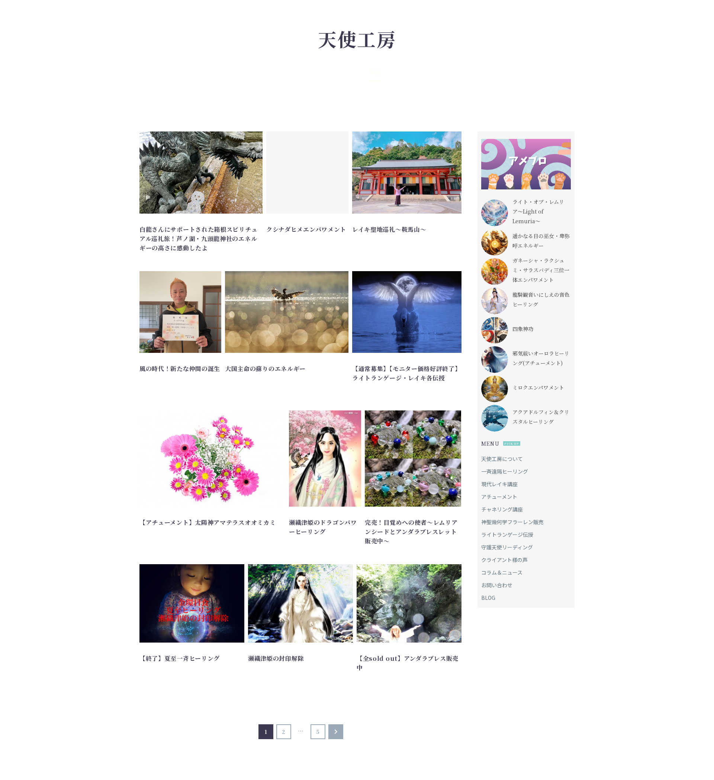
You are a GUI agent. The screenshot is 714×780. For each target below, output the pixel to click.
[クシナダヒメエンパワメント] (307, 172)
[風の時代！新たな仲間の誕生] (180, 312)
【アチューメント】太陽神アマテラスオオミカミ (207, 522)
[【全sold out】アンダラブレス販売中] (409, 603)
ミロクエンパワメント (538, 387)
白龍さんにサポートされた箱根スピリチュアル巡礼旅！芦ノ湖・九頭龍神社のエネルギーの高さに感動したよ (198, 238)
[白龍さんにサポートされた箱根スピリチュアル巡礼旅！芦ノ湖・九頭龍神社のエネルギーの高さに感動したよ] (201, 172)
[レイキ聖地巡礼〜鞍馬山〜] (406, 172)
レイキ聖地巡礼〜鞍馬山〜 (389, 229)
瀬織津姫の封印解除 (276, 658)
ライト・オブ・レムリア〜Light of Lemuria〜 (538, 211)
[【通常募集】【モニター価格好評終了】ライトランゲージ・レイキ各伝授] (406, 312)
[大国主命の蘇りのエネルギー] (286, 312)
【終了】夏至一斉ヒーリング (179, 658)
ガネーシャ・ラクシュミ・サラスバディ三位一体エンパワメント (540, 270)
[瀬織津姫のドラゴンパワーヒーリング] (325, 458)
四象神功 (522, 328)
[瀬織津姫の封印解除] (300, 603)
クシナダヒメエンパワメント (306, 229)
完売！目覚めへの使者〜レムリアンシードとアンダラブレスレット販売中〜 (411, 531)
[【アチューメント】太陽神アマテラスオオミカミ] (212, 458)
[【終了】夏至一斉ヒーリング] (191, 603)
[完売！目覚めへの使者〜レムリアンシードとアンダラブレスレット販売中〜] (413, 458)
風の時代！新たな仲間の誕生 (179, 368)
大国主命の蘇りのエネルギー (265, 368)
